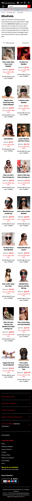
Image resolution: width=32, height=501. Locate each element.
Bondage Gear (11, 12)
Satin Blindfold (8, 139)
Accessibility (5, 460)
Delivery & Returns (7, 446)
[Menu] (3, 6)
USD (18, 2)
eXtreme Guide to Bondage (15, 32)
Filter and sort (10, 43)
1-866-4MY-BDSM (7, 440)
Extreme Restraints (12, 489)
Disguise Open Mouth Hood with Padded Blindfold (8, 102)
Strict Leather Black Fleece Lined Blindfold (8, 64)
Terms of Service (6, 449)
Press (3, 463)
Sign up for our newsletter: (9, 467)
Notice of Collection (7, 458)
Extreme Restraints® (22, 495)
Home (3, 12)
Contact (3, 452)
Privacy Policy (5, 455)
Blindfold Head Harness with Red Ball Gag (23, 286)
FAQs (3, 443)
